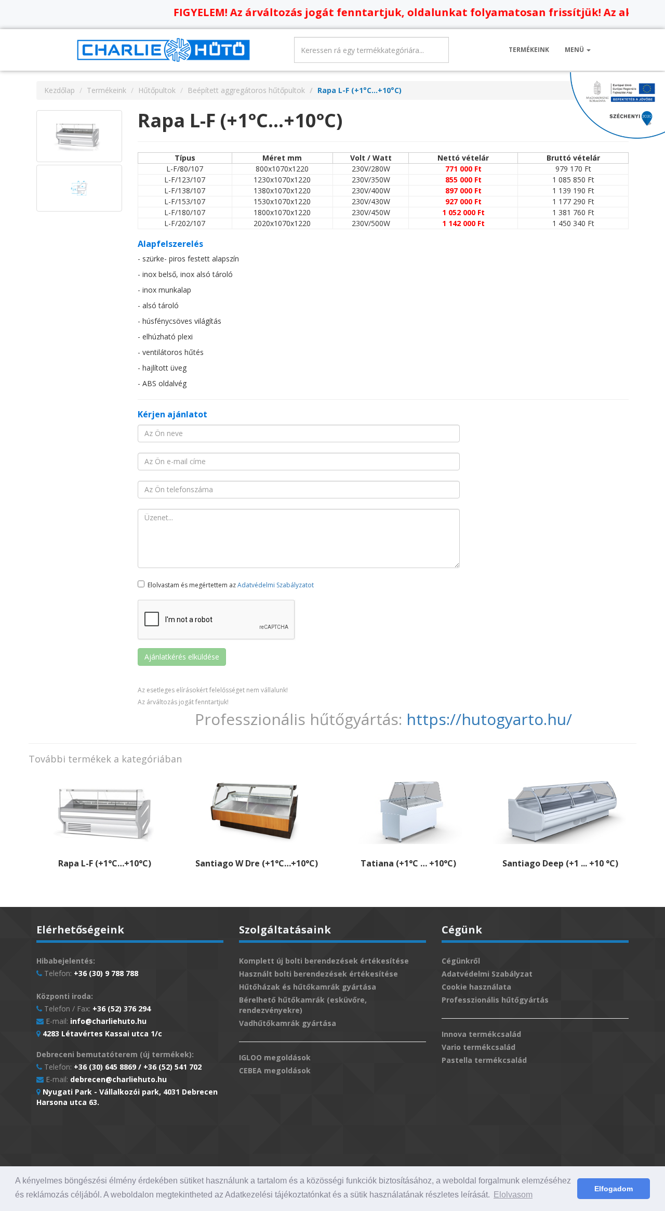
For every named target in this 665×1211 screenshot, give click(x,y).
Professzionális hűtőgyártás (495, 1000)
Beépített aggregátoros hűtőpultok (246, 90)
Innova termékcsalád (481, 1034)
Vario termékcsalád (478, 1047)
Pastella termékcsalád (484, 1060)
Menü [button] (575, 49)
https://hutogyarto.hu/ (489, 719)
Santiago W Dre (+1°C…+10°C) (256, 863)
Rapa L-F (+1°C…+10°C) (104, 863)
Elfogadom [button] (613, 1188)
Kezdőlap (59, 90)
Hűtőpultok (157, 90)
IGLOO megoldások (275, 1057)
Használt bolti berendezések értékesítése (318, 974)
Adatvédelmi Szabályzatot (275, 585)
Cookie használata (476, 987)
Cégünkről (461, 961)
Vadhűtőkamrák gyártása (287, 1023)
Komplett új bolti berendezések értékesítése (324, 961)
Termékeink (529, 49)
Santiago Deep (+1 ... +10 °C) (560, 863)
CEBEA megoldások (275, 1070)
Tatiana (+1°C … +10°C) (408, 863)
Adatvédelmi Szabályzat (487, 974)
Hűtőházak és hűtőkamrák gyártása (307, 987)
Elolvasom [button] (513, 1194)
